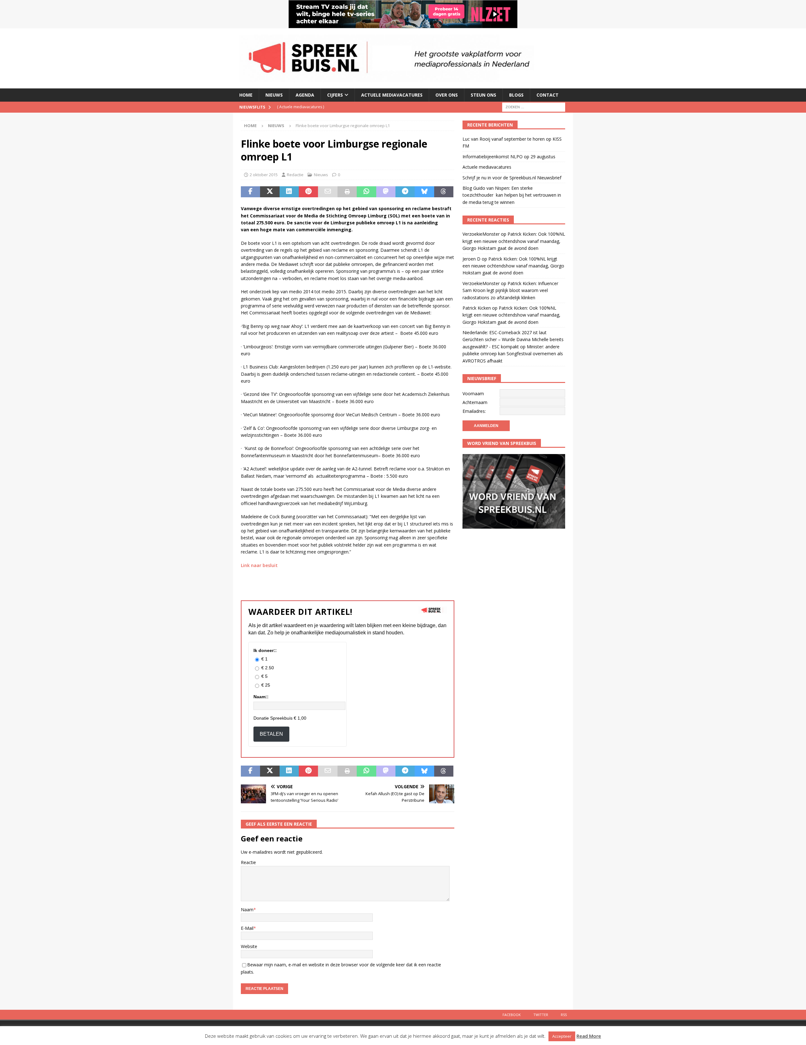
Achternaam (475, 402)
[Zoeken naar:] (533, 107)
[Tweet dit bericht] (269, 192)
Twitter (540, 1014)
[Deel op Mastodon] (385, 192)
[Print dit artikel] (347, 192)
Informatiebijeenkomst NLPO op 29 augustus (509, 157)
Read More (588, 1036)
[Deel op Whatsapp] (366, 192)
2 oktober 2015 (264, 174)
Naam (247, 910)
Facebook (511, 1014)
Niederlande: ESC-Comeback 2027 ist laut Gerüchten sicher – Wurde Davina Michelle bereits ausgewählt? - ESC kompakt (513, 339)
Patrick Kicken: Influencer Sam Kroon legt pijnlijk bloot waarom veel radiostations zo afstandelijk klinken (510, 290)
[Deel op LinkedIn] (289, 192)
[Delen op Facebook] (250, 192)
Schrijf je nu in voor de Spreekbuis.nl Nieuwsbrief (512, 178)
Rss (564, 1014)
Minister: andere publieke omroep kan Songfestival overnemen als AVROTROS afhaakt (513, 354)
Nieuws (274, 95)
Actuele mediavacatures (392, 95)
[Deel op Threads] (443, 192)
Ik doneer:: (265, 650)
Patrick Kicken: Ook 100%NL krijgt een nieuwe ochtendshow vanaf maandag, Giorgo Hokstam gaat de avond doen (514, 241)
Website (249, 946)
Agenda (305, 95)
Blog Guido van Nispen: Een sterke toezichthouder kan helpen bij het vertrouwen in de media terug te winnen (512, 195)
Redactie (295, 174)
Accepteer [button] (561, 1036)
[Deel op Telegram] (405, 192)
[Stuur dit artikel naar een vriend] (327, 192)
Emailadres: (474, 411)
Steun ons (483, 95)
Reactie (248, 862)
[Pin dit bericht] (308, 192)
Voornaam (473, 393)
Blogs (516, 95)
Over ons (446, 95)
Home (246, 95)
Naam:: (261, 696)
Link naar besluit (259, 565)
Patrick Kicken (477, 308)
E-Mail (247, 928)
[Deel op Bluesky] (424, 192)
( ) (300, 107)
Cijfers (335, 95)
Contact (547, 95)
